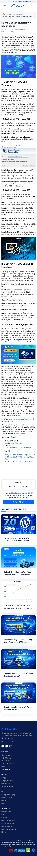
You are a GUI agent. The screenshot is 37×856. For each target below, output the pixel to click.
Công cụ (4, 800)
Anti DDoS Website (7, 764)
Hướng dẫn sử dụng (8, 795)
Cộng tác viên (6, 812)
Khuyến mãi (28, 1)
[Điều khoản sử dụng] (11, 852)
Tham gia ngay (18, 502)
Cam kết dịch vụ (6, 826)
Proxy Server (5, 767)
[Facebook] (2, 747)
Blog (2, 803)
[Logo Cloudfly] (9, 730)
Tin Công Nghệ (18, 14)
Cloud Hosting (6, 761)
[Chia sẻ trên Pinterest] (22, 486)
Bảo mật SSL (5, 784)
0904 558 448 (18, 1)
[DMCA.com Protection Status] (28, 852)
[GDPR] (33, 852)
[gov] (19, 852)
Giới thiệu (4, 817)
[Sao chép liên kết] (26, 486)
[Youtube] (6, 747)
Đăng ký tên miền (7, 781)
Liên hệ (3, 832)
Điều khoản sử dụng (8, 823)
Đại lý (3, 814)
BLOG (9, 14)
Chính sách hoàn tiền (8, 829)
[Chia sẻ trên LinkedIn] (18, 486)
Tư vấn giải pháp (7, 787)
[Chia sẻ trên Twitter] (14, 486)
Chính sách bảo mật (8, 820)
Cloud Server (5, 755)
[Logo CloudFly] (18, 6)
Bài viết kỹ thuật (6, 798)
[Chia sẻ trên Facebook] (10, 486)
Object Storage (6, 758)
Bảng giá (4, 778)
